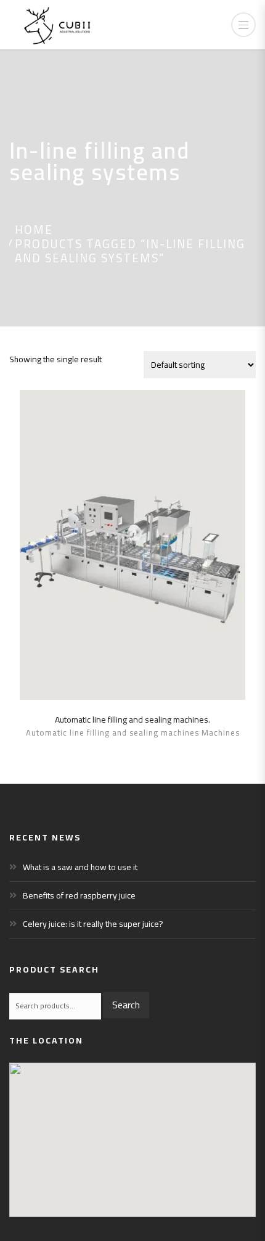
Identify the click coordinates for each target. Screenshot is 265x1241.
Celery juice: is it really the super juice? (93, 924)
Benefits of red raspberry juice (79, 895)
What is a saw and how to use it (80, 867)
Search (126, 1004)
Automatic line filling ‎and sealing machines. (132, 720)
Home (34, 229)
